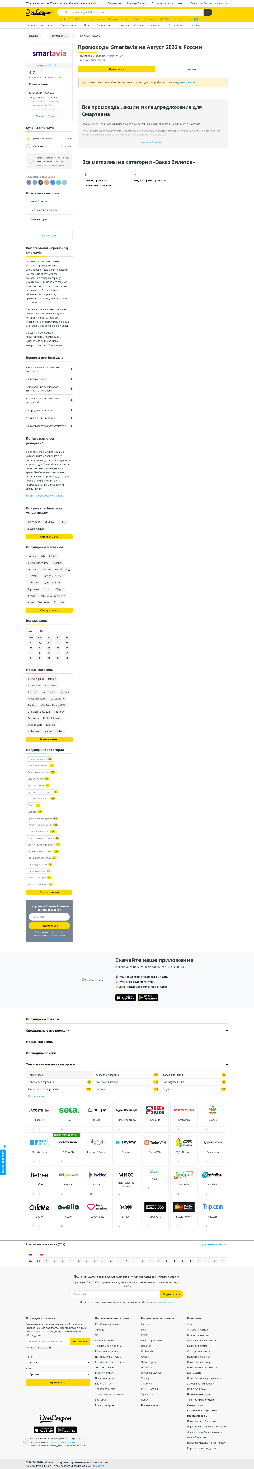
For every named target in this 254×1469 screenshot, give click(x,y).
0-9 (39, 637)
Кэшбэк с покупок (197, 1345)
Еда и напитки (103, 1383)
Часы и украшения (105, 1340)
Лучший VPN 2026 (197, 1437)
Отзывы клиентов (197, 1329)
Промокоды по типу (198, 1362)
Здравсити (147, 1394)
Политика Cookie (197, 1389)
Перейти (39, 1123)
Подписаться (49, 925)
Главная (30, 24)
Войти (194, 3)
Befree (145, 1399)
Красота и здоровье (106, 1351)
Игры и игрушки (104, 1372)
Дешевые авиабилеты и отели (204, 1432)
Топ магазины (68, 24)
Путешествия (176, 24)
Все (31, 637)
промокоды (96, 180)
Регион (30, 1356)
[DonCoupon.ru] (39, 12)
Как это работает (2, 1162)
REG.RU (145, 1335)
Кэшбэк (196, 24)
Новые (87, 24)
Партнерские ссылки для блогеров (207, 1426)
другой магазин (186, 82)
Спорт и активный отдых (109, 1362)
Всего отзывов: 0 (56, 77)
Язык (28, 1368)
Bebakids (146, 1345)
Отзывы (192, 69)
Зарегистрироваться (215, 3)
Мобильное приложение (201, 1340)
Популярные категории (212, 1244)
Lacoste (145, 1324)
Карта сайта (194, 1372)
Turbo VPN (147, 1383)
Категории (47, 24)
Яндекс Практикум (151, 1340)
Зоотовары (101, 1399)
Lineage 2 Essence (151, 1372)
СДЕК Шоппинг (149, 1389)
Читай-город (148, 1362)
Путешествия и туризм (108, 1356)
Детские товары (104, 1367)
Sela (143, 1329)
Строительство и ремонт (109, 1394)
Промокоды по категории (202, 1367)
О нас (190, 1324)
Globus (145, 1356)
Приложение (115, 3)
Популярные (104, 24)
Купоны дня (122, 24)
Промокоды (117, 69)
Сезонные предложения (147, 24)
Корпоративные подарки (201, 1448)
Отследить (80, 1341)
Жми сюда (98, 1465)
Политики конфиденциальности (49, 938)
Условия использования (201, 1383)
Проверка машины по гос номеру (206, 1442)
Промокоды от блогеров (201, 1421)
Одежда (99, 1329)
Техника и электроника (108, 1345)
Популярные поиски (198, 1356)
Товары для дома (105, 1389)
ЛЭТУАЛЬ (146, 1367)
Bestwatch (147, 1351)
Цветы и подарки (105, 1378)
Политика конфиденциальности (205, 1378)
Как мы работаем (136, 3)
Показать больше (150, 142)
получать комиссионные (56, 165)
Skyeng (145, 1378)
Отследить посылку (162, 3)
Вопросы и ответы (198, 1335)
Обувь (98, 1335)
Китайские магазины (107, 1324)
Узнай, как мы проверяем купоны (45, 495)
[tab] (30, 630)
